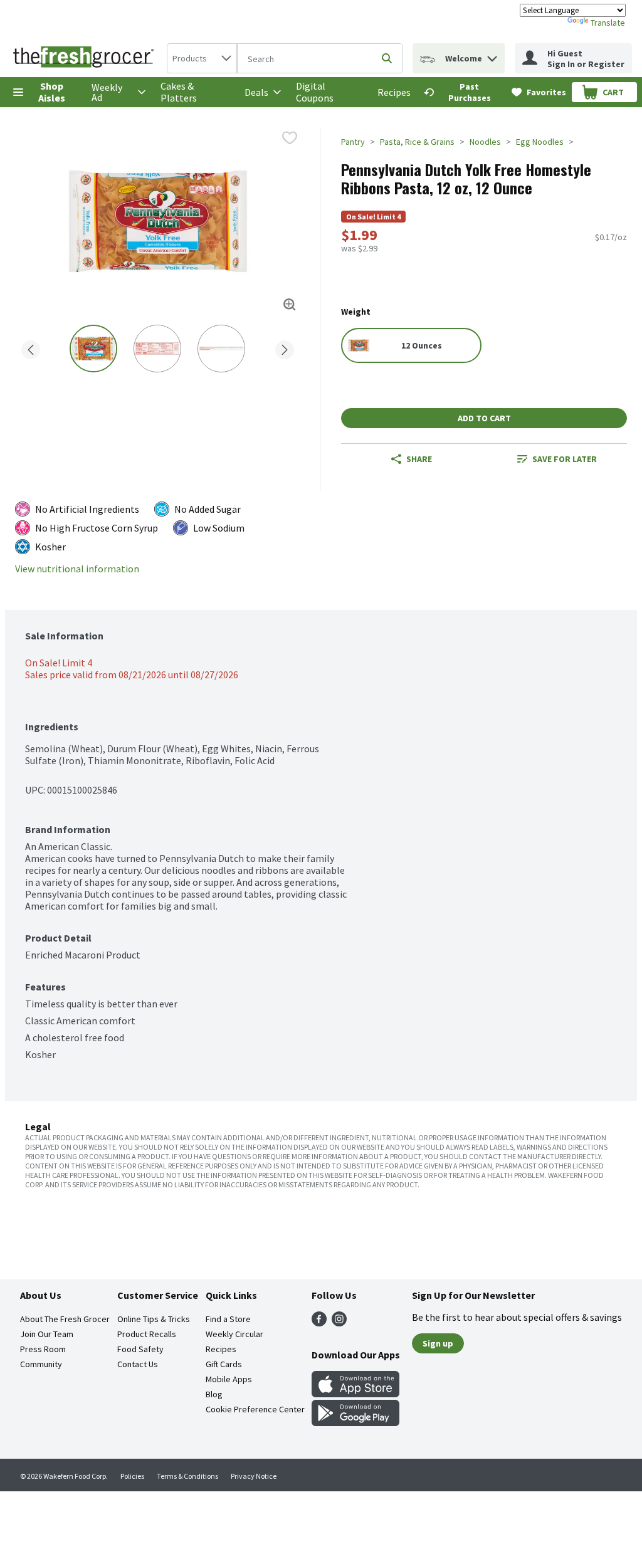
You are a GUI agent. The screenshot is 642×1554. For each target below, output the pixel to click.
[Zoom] (289, 304)
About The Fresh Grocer (65, 1319)
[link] (462, 92)
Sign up (438, 1343)
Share (419, 459)
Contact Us (137, 1364)
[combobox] (202, 58)
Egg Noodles (540, 141)
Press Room (43, 1349)
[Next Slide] (284, 347)
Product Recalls (146, 1334)
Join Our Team (46, 1334)
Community (41, 1364)
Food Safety (140, 1349)
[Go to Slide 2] (157, 348)
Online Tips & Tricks (153, 1319)
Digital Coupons (315, 92)
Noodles (485, 141)
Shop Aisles (51, 92)
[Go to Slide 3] (221, 348)
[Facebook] (319, 1322)
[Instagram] (339, 1322)
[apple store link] (355, 1393)
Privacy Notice (253, 1476)
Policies (132, 1476)
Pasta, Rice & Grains (417, 141)
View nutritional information (77, 569)
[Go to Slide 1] (93, 348)
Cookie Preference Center (255, 1409)
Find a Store (228, 1319)
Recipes (394, 92)
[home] (86, 58)
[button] (492, 55)
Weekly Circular (234, 1334)
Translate (608, 22)
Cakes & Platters (178, 92)
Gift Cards (224, 1364)
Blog (214, 1394)
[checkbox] (289, 137)
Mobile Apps (229, 1379)
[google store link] (355, 1422)
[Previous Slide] (30, 347)
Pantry (353, 141)
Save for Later (564, 459)
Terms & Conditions (187, 1476)
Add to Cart (484, 418)
